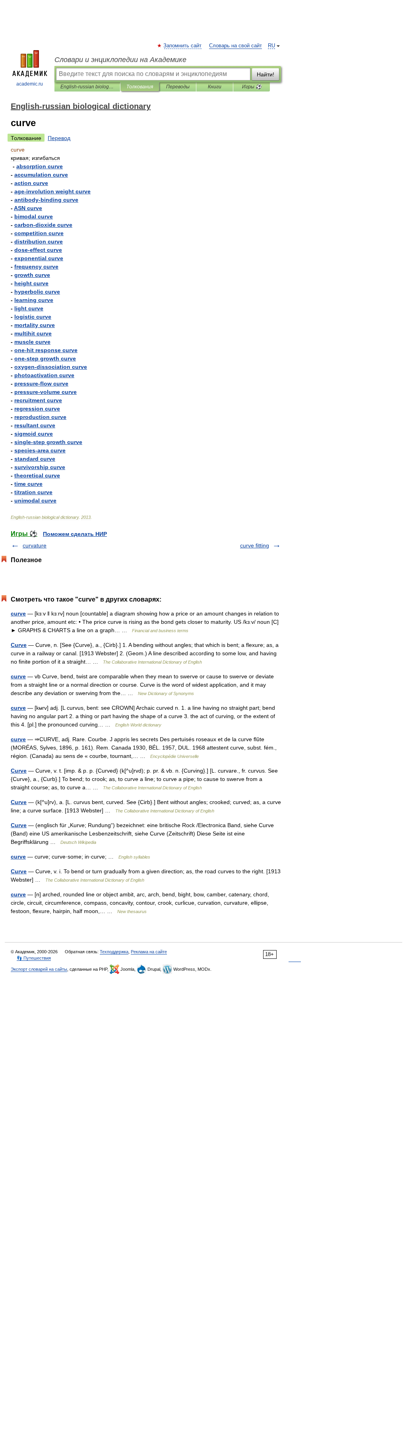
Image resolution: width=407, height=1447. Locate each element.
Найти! (265, 74)
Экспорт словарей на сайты (39, 969)
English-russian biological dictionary (87, 87)
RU (271, 46)
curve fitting (254, 545)
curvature (35, 545)
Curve (19, 645)
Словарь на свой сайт (235, 46)
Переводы (178, 87)
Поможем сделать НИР (75, 534)
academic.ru (29, 84)
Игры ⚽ (252, 87)
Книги (214, 87)
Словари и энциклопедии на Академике (120, 60)
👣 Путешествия (34, 958)
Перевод (59, 138)
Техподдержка (114, 951)
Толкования (139, 87)
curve (18, 613)
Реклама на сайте (149, 951)
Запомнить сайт (183, 46)
